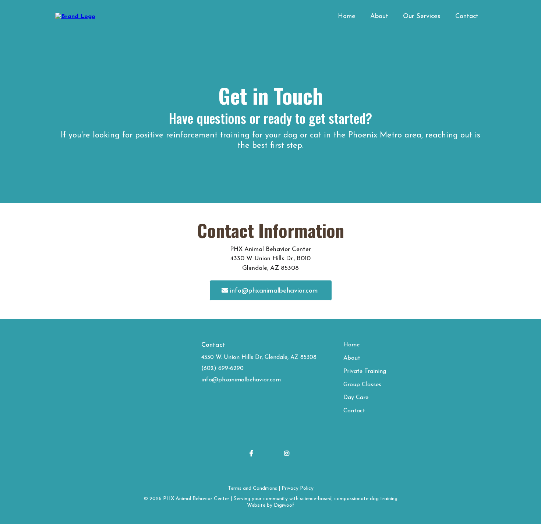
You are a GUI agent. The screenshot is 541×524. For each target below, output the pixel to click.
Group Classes (362, 385)
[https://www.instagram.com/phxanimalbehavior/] (288, 453)
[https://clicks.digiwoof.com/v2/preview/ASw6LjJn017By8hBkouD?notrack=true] (75, 17)
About (379, 16)
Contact (466, 16)
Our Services (422, 16)
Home (347, 16)
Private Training (364, 371)
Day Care (355, 398)
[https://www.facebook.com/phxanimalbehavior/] (253, 453)
